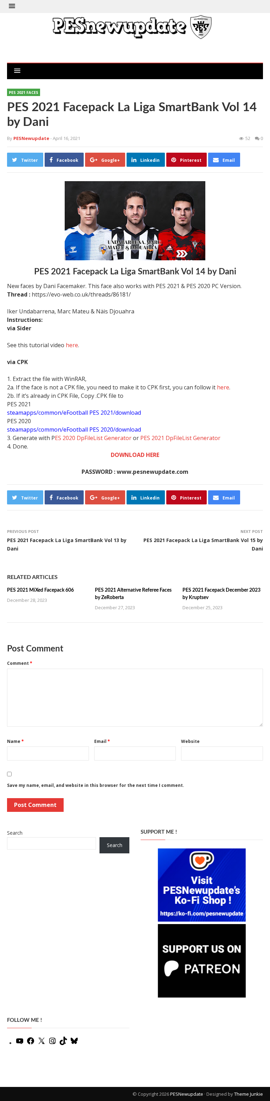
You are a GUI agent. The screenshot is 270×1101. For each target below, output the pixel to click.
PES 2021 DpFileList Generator (180, 438)
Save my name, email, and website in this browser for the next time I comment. (95, 785)
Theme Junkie (248, 1094)
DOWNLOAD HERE (135, 455)
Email (102, 741)
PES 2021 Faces (23, 92)
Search (14, 832)
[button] (12, 6)
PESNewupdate (186, 1094)
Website (190, 741)
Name (15, 741)
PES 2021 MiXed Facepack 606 (40, 590)
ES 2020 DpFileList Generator (93, 438)
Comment (19, 663)
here (72, 345)
